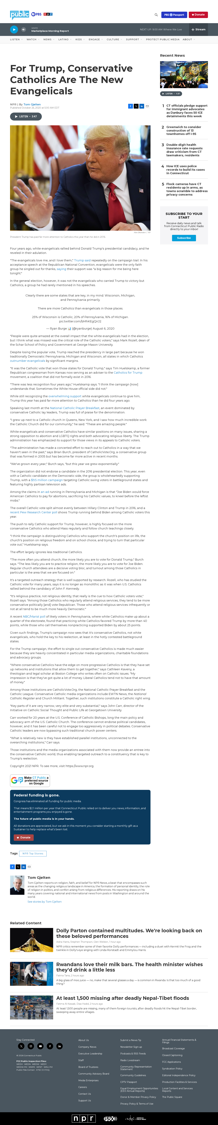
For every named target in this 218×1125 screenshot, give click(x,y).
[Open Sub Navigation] (22, 39)
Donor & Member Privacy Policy (138, 1097)
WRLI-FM (48, 1067)
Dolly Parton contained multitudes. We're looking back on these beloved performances (129, 933)
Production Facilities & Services (179, 1082)
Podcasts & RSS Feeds (133, 1054)
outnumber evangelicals (27, 361)
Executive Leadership (90, 1054)
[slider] (28, 29)
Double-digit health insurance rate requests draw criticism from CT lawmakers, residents (184, 150)
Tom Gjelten (32, 104)
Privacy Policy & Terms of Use (136, 1104)
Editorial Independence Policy (178, 1075)
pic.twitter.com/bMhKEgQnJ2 (80, 321)
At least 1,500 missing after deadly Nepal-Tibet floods (122, 998)
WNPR (32, 1067)
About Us (83, 1040)
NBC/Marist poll (34, 616)
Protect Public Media (163, 39)
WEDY (44, 1064)
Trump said (82, 260)
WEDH (19, 1064)
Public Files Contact (25, 1070)
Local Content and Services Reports (177, 1089)
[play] (14, 29)
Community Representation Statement (136, 1068)
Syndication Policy (172, 1069)
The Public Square (172, 1097)
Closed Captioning (172, 1055)
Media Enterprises (88, 1080)
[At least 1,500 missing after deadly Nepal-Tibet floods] (31, 1007)
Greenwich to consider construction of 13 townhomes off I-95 (183, 130)
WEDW (35, 1064)
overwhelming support (65, 396)
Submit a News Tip (130, 1040)
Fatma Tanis (63, 975)
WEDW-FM (21, 1067)
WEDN (27, 1064)
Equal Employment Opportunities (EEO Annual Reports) (139, 1089)
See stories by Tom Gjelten (45, 901)
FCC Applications (171, 1062)
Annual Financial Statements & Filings (179, 1041)
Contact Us (84, 1094)
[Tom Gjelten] (17, 885)
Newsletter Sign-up (131, 1047)
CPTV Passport (128, 1082)
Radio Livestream (130, 1060)
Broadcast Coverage (173, 1048)
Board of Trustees (88, 1067)
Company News (87, 1047)
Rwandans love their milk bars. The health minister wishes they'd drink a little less (129, 967)
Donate (200, 14)
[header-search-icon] (156, 14)
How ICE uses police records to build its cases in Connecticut (185, 170)
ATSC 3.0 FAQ (42, 1070)
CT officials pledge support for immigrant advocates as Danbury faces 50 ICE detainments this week (186, 111)
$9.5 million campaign (47, 480)
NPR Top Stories (33, 853)
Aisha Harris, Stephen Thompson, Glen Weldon (82, 941)
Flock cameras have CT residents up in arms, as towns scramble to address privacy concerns (187, 189)
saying (61, 269)
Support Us (84, 1100)
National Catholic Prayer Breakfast (74, 408)
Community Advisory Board (93, 1074)
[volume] (23, 29)
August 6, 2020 (103, 328)
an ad (45, 492)
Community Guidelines (133, 1075)
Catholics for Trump (128, 372)
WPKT (39, 1067)
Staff (81, 1060)
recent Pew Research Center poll (34, 512)
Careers (82, 1087)
